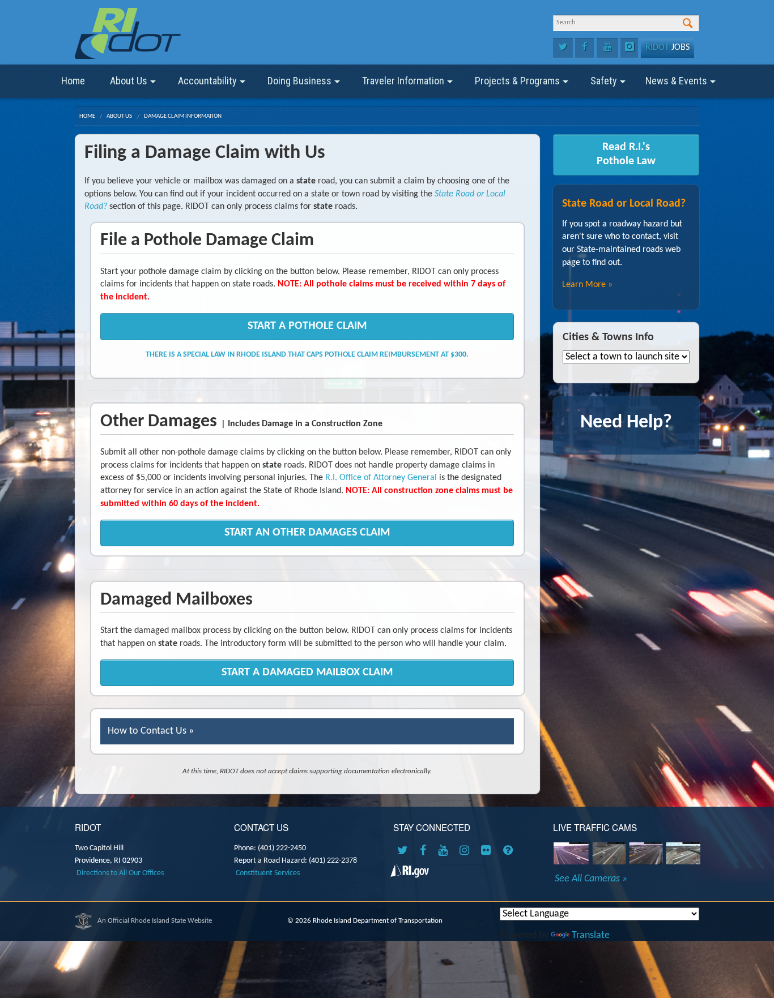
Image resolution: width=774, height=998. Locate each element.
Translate (591, 935)
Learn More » (587, 284)
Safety (603, 81)
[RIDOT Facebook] (425, 851)
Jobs (667, 47)
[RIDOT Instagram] (466, 851)
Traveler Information (403, 81)
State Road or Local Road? (624, 203)
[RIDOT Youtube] (445, 851)
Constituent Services (268, 873)
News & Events (676, 81)
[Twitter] (563, 48)
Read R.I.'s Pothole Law (626, 154)
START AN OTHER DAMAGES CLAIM (307, 532)
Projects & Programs (517, 81)
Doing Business (299, 81)
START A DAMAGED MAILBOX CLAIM (307, 672)
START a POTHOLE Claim (307, 326)
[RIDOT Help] (509, 851)
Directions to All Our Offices (120, 873)
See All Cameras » (591, 879)
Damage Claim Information (183, 116)
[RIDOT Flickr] (488, 851)
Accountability (207, 81)
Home (73, 81)
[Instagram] (629, 48)
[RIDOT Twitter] (404, 851)
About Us (128, 81)
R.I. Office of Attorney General (381, 477)
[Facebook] (584, 48)
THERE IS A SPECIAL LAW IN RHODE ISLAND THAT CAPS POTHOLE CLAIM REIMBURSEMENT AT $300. (307, 354)
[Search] (687, 23)
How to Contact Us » (151, 731)
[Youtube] (607, 48)
